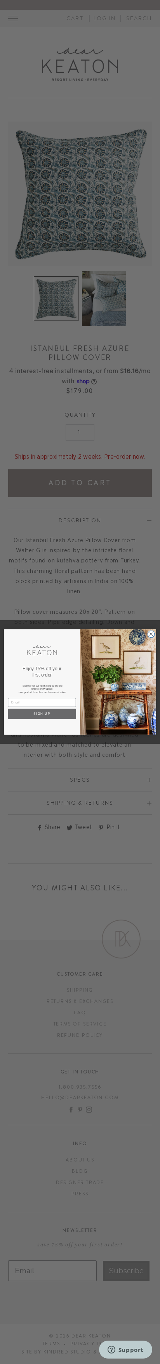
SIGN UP (41, 714)
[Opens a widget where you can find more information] (125, 1350)
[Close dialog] (151, 634)
